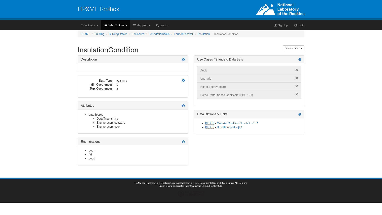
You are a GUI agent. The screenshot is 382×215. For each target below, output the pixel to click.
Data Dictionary (117, 25)
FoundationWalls (159, 34)
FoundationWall (183, 34)
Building (99, 34)
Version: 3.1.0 (293, 48)
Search (164, 25)
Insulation (204, 34)
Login (300, 25)
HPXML (85, 34)
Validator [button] (90, 25)
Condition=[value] (228, 127)
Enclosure (138, 34)
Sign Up (282, 25)
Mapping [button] (142, 25)
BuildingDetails (118, 34)
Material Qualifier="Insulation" (236, 123)
